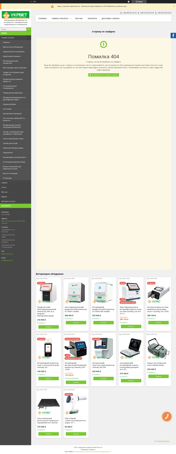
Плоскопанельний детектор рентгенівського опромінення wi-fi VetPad (48, 420)
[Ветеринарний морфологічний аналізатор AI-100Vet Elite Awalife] (103, 293)
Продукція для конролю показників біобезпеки (12, 126)
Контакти (92, 18)
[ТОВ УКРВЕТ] (15, 15)
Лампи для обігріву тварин (13, 148)
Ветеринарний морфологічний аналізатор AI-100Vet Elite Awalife (103, 309)
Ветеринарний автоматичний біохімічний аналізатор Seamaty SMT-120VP (75, 366)
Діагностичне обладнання (13, 47)
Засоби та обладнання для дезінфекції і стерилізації (13, 133)
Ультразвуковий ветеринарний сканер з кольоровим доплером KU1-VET (129, 366)
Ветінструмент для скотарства (14, 68)
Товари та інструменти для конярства (13, 73)
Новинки (6, 42)
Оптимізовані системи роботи (14, 157)
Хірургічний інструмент (12, 56)
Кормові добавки (9, 104)
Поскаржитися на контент (83, 452)
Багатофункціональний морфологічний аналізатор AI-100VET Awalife (76, 309)
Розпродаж (7, 178)
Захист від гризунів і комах (13, 139)
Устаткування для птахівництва (10, 87)
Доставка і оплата (8, 201)
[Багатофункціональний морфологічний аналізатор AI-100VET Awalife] (76, 293)
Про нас (4, 192)
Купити (48, 327)
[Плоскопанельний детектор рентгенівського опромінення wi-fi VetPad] (48, 404)
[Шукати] (28, 29)
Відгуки (4, 197)
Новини (4, 183)
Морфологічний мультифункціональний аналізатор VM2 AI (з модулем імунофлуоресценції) (46, 311)
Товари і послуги (7, 38)
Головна (42, 18)
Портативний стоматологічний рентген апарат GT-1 (75, 420)
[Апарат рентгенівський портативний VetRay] (158, 349)
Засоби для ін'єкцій (10, 143)
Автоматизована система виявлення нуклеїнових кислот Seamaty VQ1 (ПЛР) (158, 309)
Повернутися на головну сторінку (105, 75)
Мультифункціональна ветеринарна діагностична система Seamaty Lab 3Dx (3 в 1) (130, 310)
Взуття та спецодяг (10, 173)
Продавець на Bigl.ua (88, 449)
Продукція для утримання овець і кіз (13, 80)
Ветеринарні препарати (12, 113)
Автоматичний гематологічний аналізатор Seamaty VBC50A (103, 365)
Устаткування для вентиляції (14, 162)
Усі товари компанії (161, 441)
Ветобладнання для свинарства (10, 62)
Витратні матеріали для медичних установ (12, 167)
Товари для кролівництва (13, 93)
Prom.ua (99, 447)
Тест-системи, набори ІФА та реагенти (14, 119)
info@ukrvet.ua (7, 260)
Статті (3, 187)
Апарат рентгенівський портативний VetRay (156, 364)
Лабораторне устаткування (13, 51)
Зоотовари (7, 109)
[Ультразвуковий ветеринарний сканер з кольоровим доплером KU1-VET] (131, 349)
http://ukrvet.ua (7, 254)
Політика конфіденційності (102, 452)
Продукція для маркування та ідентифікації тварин (14, 98)
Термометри (8, 152)
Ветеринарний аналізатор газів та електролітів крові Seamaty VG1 (48, 365)
